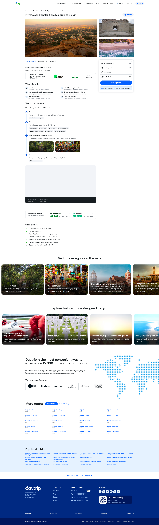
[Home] (20, 3)
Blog (54, 494)
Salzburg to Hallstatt (86, 457)
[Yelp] (118, 491)
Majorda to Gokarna (112, 415)
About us (56, 490)
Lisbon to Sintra (111, 464)
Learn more (19, 291)
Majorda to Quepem (85, 431)
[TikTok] (114, 491)
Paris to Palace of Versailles (60, 464)
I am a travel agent (86, 475)
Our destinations (76, 3)
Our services (61, 3)
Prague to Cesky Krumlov (32, 461)
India (42, 10)
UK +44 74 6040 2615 (81, 497)
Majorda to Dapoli (57, 426)
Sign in (141, 3)
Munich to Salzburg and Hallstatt (116, 461)
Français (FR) (104, 513)
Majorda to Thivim (30, 426)
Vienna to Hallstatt (85, 464)
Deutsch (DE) (78, 513)
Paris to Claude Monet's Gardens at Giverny (119, 457)
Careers (55, 497)
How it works (31, 61)
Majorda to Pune (57, 420)
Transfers (28, 10)
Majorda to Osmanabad (59, 431)
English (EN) (28, 513)
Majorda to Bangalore (113, 426)
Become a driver (108, 3)
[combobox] (116, 63)
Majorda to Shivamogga (86, 426)
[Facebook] (100, 491)
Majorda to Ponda (85, 415)
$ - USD (128, 3)
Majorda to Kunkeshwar (114, 420)
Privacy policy (102, 521)
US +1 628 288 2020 (80, 494)
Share (129, 15)
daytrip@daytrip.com (81, 500)
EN (120, 3)
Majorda (49, 10)
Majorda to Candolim (58, 415)
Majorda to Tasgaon (58, 410)
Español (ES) (53, 513)
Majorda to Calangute (31, 420)
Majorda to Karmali (112, 410)
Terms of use (85, 521)
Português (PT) (130, 513)
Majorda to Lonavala (31, 415)
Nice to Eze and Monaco (60, 461)
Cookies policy (94, 521)
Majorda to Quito (30, 410)
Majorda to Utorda (85, 420)
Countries (36, 10)
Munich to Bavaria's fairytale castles (90, 461)
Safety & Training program (114, 521)
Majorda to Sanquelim (31, 431)
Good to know (51, 61)
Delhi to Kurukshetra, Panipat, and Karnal (65, 453)
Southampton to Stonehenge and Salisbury (37, 464)
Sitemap (55, 500)
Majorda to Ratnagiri (113, 431)
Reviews (41, 61)
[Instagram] (103, 491)
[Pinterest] (111, 491)
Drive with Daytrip (72, 475)
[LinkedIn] (107, 491)
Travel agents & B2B (91, 3)
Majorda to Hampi (85, 410)
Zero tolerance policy (128, 521)
